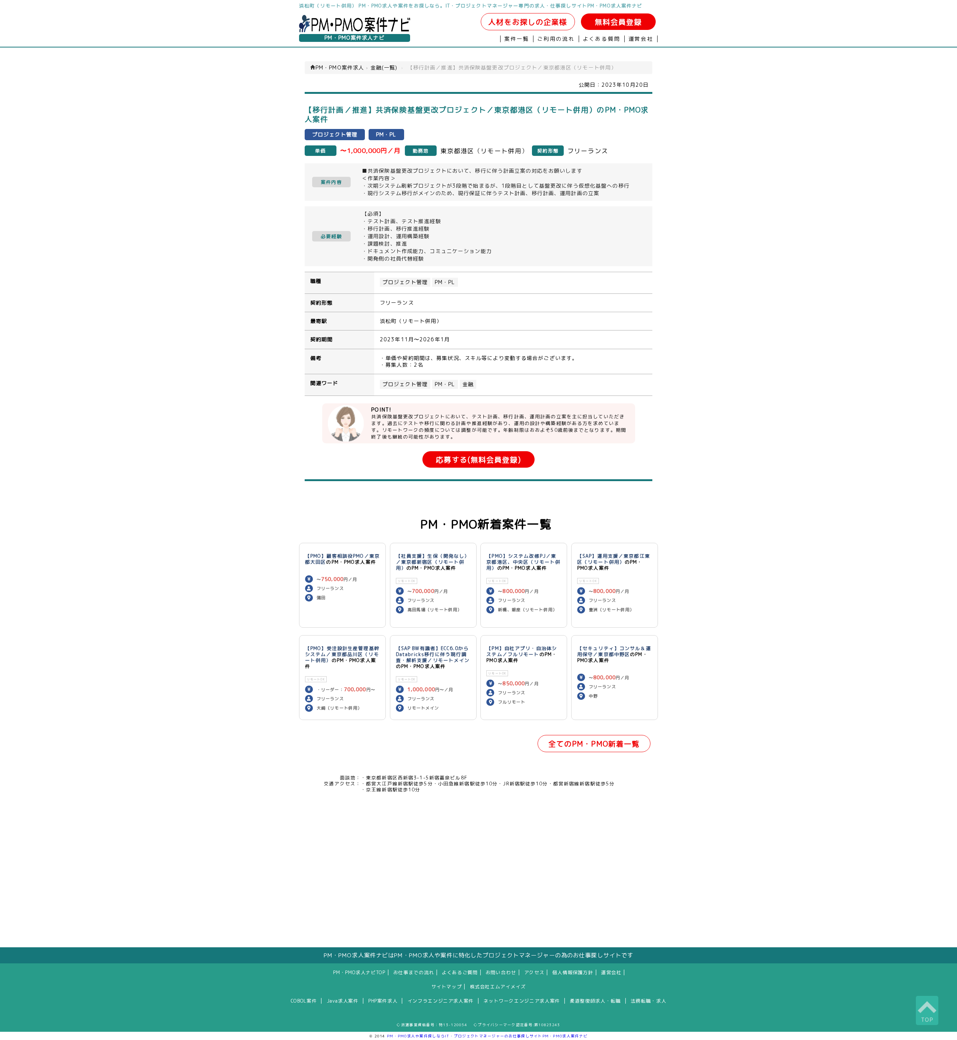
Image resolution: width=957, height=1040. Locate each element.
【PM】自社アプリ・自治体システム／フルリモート (521, 651)
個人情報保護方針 (573, 972)
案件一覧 (516, 39)
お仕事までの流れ (413, 972)
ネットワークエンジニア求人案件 (521, 1001)
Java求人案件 (343, 1001)
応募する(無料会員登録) (478, 459)
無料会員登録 (618, 22)
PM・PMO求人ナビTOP (359, 972)
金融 (468, 384)
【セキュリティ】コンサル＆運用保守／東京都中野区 (614, 651)
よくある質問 (602, 39)
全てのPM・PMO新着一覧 (594, 743)
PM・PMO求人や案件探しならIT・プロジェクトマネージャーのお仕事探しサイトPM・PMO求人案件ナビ (487, 1036)
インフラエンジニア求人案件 (440, 1001)
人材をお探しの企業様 (527, 22)
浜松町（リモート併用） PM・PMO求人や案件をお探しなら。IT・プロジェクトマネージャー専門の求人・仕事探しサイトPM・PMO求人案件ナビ (470, 6)
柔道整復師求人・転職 (595, 1001)
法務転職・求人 (648, 1001)
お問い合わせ (501, 972)
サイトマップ (446, 987)
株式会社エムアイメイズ (498, 987)
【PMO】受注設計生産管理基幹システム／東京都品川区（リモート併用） (342, 654)
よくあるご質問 (459, 972)
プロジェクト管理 (405, 282)
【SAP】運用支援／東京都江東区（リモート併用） (613, 559)
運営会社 (640, 39)
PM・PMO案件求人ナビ (354, 37)
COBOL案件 (304, 1001)
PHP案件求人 (382, 1001)
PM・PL (445, 282)
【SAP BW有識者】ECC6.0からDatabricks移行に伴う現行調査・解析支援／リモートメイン (433, 654)
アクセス (534, 972)
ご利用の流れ (556, 39)
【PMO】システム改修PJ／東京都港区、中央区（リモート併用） (523, 562)
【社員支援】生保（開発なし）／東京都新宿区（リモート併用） (433, 562)
